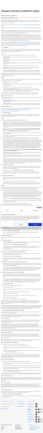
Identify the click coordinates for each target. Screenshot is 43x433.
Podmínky (31, 424)
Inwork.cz (30, 412)
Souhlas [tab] (7, 210)
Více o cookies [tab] (35, 210)
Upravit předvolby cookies (34, 426)
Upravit (20, 224)
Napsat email (4, 408)
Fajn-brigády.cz (30, 409)
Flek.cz (29, 421)
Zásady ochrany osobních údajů (35, 427)
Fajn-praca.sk (31, 416)
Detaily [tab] (21, 210)
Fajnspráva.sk (31, 406)
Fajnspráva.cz (31, 404)
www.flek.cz (26, 24)
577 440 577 (19, 401)
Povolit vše (35, 224)
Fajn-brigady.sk (31, 419)
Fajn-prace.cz (31, 414)
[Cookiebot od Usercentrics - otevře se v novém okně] (37, 207)
